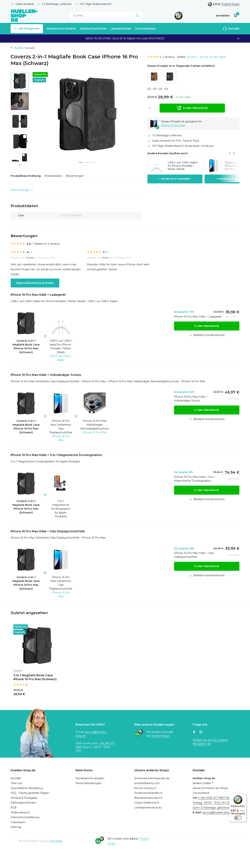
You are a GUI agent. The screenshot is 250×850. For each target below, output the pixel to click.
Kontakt (233, 28)
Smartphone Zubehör (61, 28)
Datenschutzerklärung (25, 817)
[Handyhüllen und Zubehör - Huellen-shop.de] (24, 15)
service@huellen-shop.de (218, 812)
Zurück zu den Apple (212, 57)
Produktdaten (53, 176)
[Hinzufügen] (54, 691)
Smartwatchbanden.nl (148, 793)
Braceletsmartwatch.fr (148, 797)
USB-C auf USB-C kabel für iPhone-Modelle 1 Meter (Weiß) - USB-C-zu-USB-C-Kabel (64, 301)
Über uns (16, 783)
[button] (80, 162)
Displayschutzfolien (93, 28)
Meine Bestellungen (89, 783)
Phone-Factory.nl (145, 788)
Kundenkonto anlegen (90, 778)
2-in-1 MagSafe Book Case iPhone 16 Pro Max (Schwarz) (35, 677)
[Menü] (244, 795)
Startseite (30, 47)
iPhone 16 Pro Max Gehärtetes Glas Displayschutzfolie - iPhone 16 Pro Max (58, 381)
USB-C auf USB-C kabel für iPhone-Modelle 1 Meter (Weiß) (61, 346)
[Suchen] (137, 15)
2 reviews (168, 57)
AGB (13, 807)
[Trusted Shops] (178, 15)
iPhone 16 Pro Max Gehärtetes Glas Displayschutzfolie (60, 426)
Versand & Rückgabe (24, 797)
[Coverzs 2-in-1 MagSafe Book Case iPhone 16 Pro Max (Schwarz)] (37, 645)
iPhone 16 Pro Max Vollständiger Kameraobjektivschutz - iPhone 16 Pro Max (157, 381)
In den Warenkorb (195, 108)
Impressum (18, 822)
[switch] (238, 818)
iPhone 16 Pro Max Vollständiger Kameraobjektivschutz (94, 424)
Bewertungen (75, 176)
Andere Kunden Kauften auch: (167, 153)
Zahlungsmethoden (23, 802)
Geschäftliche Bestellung (27, 788)
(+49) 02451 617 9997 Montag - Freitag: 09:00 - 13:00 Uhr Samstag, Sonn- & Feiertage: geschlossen (216, 802)
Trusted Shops (230, 4)
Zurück (18, 47)
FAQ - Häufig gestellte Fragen (30, 793)
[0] (234, 15)
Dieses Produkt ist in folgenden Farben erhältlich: (181, 66)
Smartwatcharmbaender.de (151, 778)
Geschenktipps (145, 28)
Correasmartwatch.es (147, 807)
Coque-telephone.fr (146, 802)
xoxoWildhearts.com (147, 783)
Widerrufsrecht (20, 812)
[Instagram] (200, 732)
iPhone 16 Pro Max (173, 125)
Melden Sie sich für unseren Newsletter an (210, 742)
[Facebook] (194, 732)
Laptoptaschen (120, 28)
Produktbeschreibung (26, 176)
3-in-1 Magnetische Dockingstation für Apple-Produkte (45, 461)
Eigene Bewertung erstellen (35, 283)
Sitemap (16, 827)
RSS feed (56, 841)
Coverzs (191, 57)
